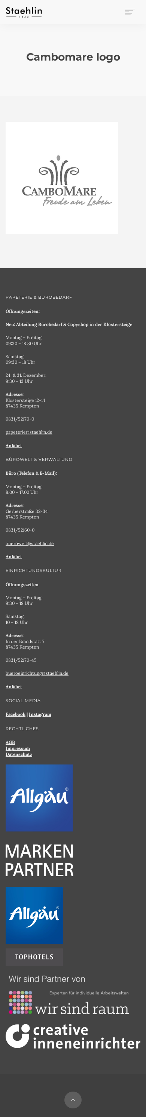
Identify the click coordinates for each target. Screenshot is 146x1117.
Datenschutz (19, 754)
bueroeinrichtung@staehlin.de (37, 673)
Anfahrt (14, 445)
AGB (10, 742)
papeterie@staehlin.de (29, 432)
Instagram (40, 714)
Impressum (18, 748)
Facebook (15, 714)
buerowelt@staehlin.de (30, 543)
